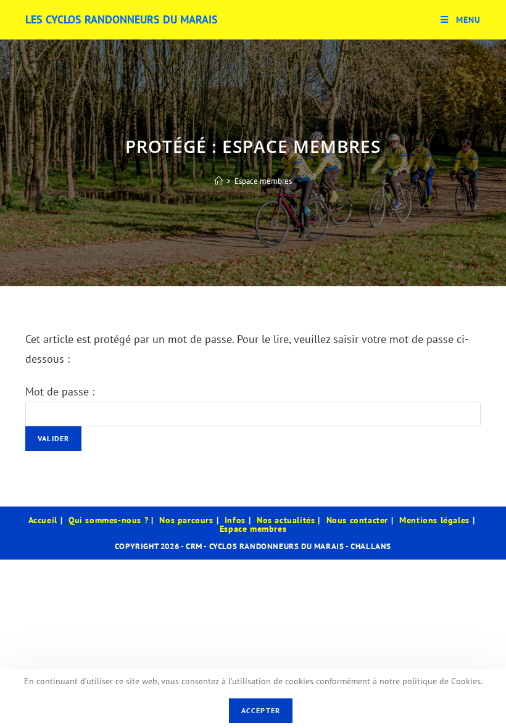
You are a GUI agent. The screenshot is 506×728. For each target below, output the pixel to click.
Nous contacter (357, 520)
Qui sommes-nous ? (108, 520)
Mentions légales (434, 520)
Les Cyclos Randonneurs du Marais (121, 19)
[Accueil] (219, 181)
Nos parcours (186, 520)
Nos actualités (286, 520)
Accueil (42, 520)
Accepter (261, 710)
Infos (235, 520)
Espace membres (263, 181)
